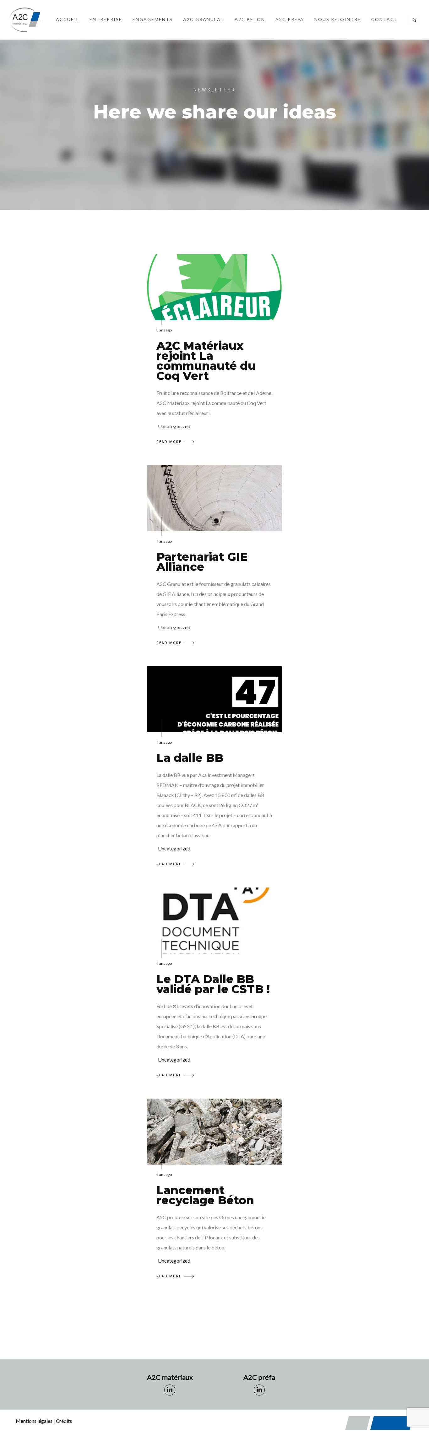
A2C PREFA (289, 19)
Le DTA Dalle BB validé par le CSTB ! (213, 984)
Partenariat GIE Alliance (201, 562)
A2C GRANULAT (203, 19)
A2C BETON (250, 19)
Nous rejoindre (337, 19)
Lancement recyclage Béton (205, 1195)
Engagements (153, 19)
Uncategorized (174, 426)
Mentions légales (34, 1421)
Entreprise (106, 19)
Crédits (64, 1421)
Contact (384, 19)
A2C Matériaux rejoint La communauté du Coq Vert (206, 361)
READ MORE (169, 442)
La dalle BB (189, 758)
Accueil (67, 19)
